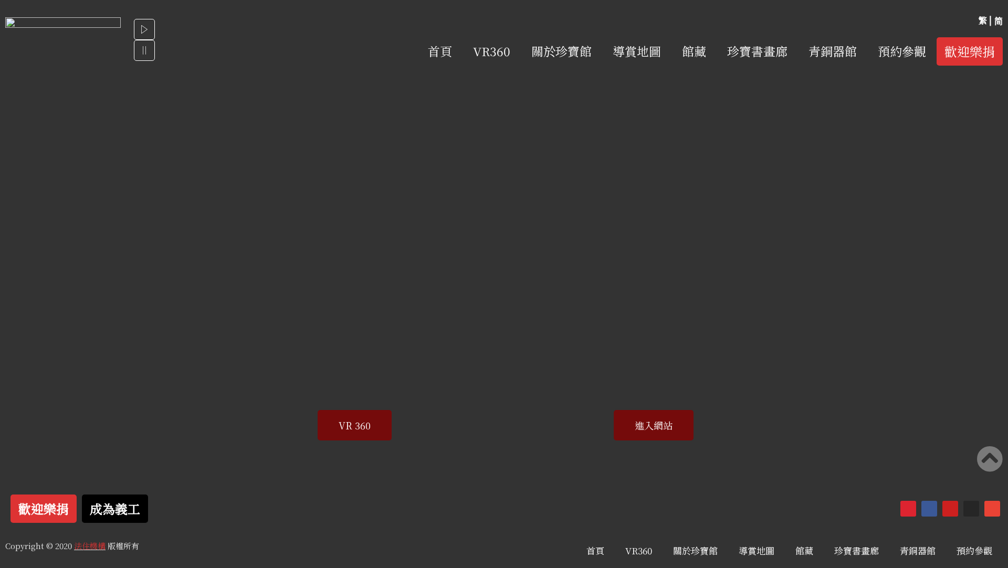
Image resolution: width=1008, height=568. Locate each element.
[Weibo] (908, 509)
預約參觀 (902, 51)
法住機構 (90, 545)
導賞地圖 (637, 51)
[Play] (144, 29)
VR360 (491, 51)
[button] (970, 51)
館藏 (694, 51)
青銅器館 (832, 51)
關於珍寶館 (561, 51)
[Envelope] (992, 509)
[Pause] (144, 50)
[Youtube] (950, 509)
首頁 (440, 51)
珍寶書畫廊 (757, 51)
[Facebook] (929, 509)
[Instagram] (971, 509)
